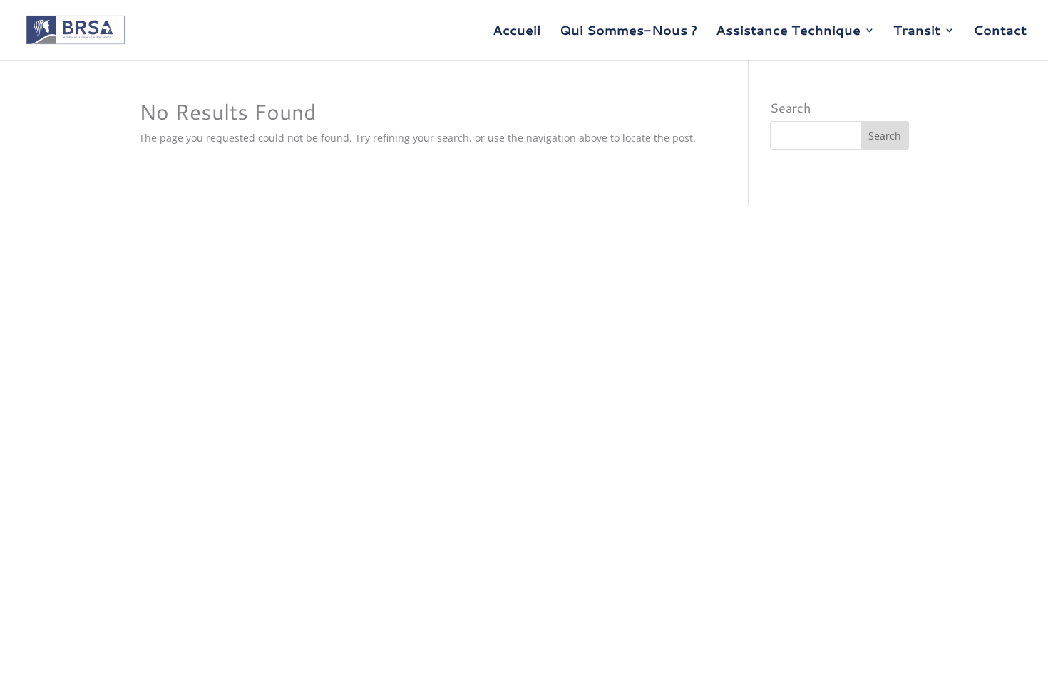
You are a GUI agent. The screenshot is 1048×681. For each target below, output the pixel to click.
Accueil (517, 32)
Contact (1000, 32)
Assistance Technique (788, 32)
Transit (916, 32)
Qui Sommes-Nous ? (628, 32)
